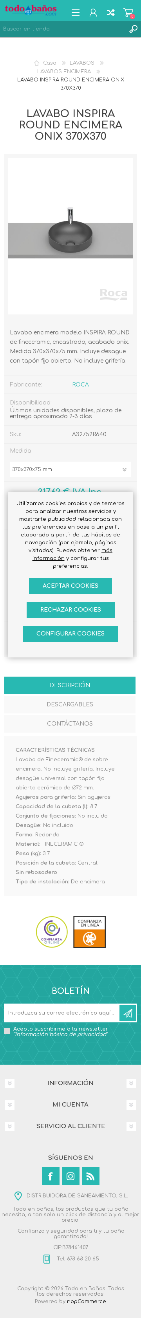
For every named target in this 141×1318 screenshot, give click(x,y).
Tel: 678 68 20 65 (77, 1259)
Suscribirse (127, 1013)
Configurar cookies (70, 634)
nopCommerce (86, 1301)
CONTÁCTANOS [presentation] (70, 724)
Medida (20, 451)
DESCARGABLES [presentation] (70, 705)
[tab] (70, 686)
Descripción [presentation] (70, 685)
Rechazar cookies (70, 610)
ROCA (80, 385)
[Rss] (90, 1176)
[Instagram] (71, 1176)
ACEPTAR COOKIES (70, 586)
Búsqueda (133, 29)
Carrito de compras (128, 12)
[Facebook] (51, 1176)
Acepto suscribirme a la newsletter (60, 1031)
